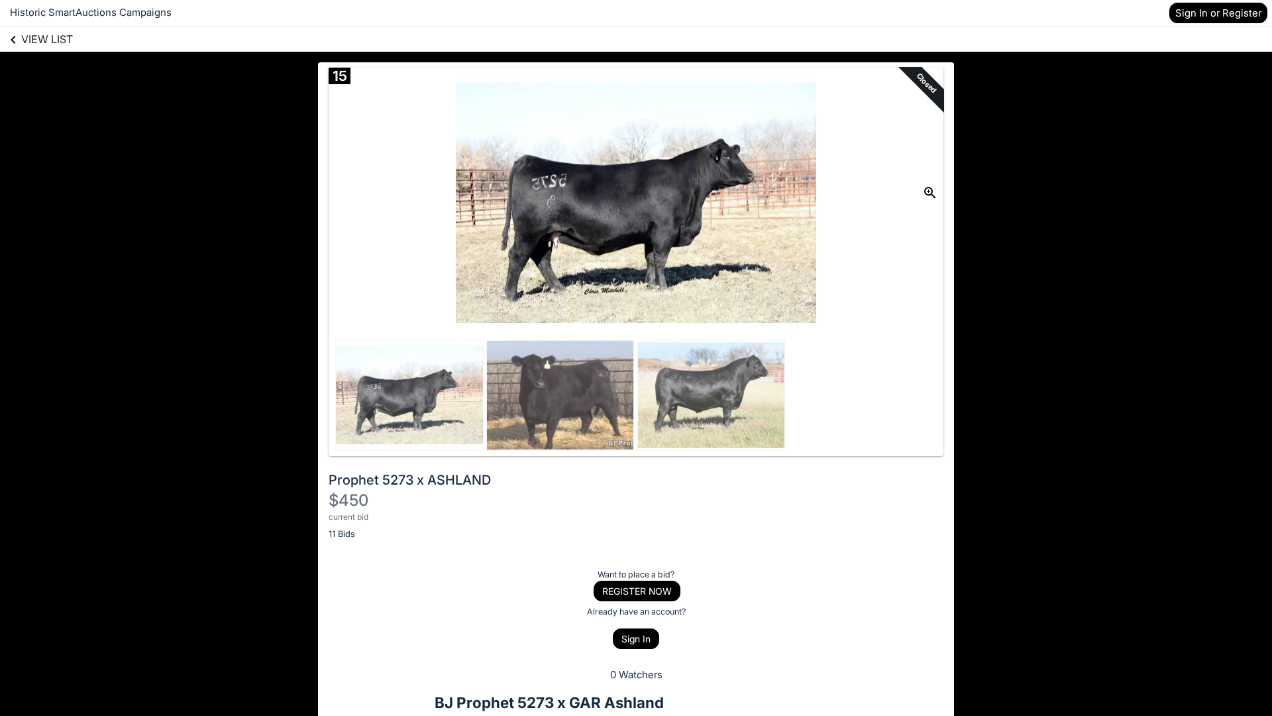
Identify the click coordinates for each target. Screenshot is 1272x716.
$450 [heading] (348, 500)
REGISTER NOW (637, 591)
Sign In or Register (1218, 13)
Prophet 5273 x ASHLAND (410, 480)
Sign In (636, 638)
